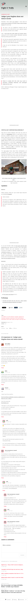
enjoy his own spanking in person (8, 258)
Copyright (16, 316)
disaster (9, 138)
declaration (9, 134)
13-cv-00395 (3, 316)
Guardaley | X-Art (5, 14)
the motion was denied (8, 294)
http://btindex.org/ (5, 402)
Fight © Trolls (7, 8)
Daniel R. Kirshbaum (21, 256)
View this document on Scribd (14, 242)
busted (10, 194)
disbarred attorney (5, 143)
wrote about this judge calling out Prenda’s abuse (15, 33)
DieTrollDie (7, 343)
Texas (24, 319)
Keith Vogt (23, 60)
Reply (2, 367)
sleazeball (10, 61)
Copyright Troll (21, 316)
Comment (22, 555)
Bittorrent (12, 316)
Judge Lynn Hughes (15, 319)
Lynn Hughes (15, 21)
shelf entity (19, 142)
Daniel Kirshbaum (20, 318)
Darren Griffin (9, 319)
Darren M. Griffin (9, 146)
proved (23, 140)
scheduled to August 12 (6, 252)
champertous (20, 61)
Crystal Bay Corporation (5, 318)
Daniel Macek (3, 319)
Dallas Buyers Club (13, 318)
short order (16, 70)
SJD (5, 323)
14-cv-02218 (22, 63)
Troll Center (6, 150)
